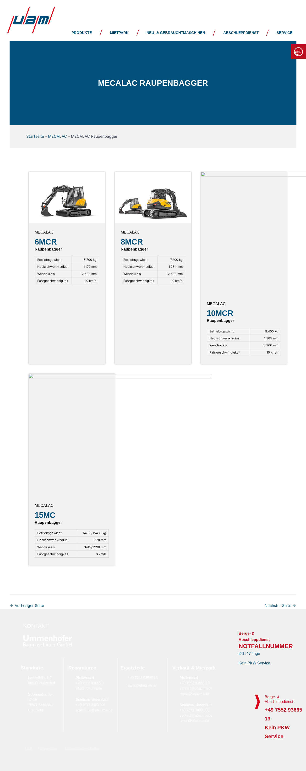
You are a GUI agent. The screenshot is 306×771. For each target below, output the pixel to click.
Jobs (218, 8)
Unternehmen (133, 8)
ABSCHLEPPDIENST (241, 33)
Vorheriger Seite (27, 605)
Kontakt (259, 8)
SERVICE (284, 33)
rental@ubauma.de (194, 693)
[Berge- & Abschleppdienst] (257, 702)
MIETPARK (119, 33)
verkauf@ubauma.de (196, 688)
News (181, 8)
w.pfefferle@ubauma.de (94, 710)
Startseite (35, 136)
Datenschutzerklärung (82, 749)
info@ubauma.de (89, 688)
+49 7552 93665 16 (143, 678)
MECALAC (57, 136)
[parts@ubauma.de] (122, 685)
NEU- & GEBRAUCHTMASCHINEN (176, 33)
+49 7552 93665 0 (90, 683)
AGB (28, 749)
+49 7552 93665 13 (267, 51)
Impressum (49, 749)
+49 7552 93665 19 (194, 683)
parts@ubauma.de (142, 685)
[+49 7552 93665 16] (122, 677)
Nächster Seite (280, 605)
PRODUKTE (81, 33)
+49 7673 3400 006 (90, 705)
